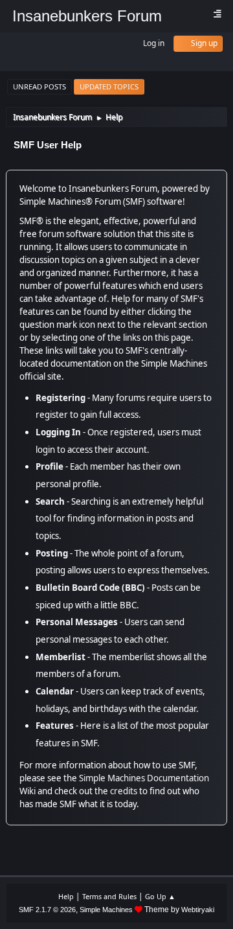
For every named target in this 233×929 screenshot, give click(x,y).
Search (50, 501)
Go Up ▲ (160, 896)
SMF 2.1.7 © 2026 (47, 909)
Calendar (55, 691)
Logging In (58, 432)
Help (66, 896)
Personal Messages (77, 622)
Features (55, 725)
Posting (52, 553)
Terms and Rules (109, 896)
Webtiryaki (197, 909)
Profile (49, 466)
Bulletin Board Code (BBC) (90, 587)
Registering (60, 398)
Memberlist (60, 657)
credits (123, 791)
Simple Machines (106, 909)
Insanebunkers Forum (87, 16)
